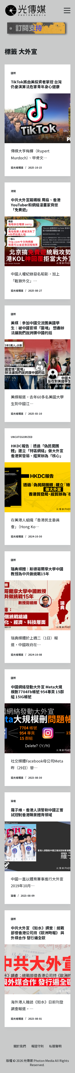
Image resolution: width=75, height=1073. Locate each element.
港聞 (13, 191)
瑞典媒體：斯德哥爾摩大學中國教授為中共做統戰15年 (37, 571)
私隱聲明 (55, 1046)
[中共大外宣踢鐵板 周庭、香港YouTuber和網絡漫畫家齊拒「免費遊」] (38, 241)
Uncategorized (21, 437)
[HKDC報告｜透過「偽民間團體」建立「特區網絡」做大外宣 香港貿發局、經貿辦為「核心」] (38, 487)
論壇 (13, 801)
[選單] (67, 10)
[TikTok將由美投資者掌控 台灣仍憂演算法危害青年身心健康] (38, 118)
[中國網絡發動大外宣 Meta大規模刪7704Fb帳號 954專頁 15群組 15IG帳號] (38, 728)
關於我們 (20, 1046)
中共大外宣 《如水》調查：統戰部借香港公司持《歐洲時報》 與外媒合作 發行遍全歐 (37, 932)
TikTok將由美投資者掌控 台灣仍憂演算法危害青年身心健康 (36, 84)
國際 (13, 73)
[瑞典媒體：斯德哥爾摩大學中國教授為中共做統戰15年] (38, 605)
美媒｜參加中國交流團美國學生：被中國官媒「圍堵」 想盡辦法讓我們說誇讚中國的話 (37, 327)
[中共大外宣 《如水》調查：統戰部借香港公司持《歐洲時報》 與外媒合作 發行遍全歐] (38, 969)
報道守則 (37, 1046)
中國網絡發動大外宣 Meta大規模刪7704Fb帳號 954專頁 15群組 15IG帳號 (37, 691)
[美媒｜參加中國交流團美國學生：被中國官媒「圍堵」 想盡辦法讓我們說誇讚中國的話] (38, 364)
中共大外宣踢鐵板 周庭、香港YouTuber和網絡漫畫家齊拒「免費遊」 (35, 204)
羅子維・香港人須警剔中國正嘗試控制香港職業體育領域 (37, 812)
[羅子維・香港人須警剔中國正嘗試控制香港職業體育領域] (38, 846)
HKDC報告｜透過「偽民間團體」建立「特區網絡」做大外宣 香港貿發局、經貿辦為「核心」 (37, 450)
